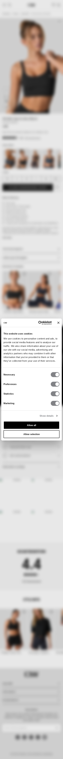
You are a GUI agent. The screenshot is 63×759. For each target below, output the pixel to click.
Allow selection (31, 434)
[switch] (55, 384)
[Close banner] (58, 323)
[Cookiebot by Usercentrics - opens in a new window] (39, 323)
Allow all (31, 425)
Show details (47, 415)
